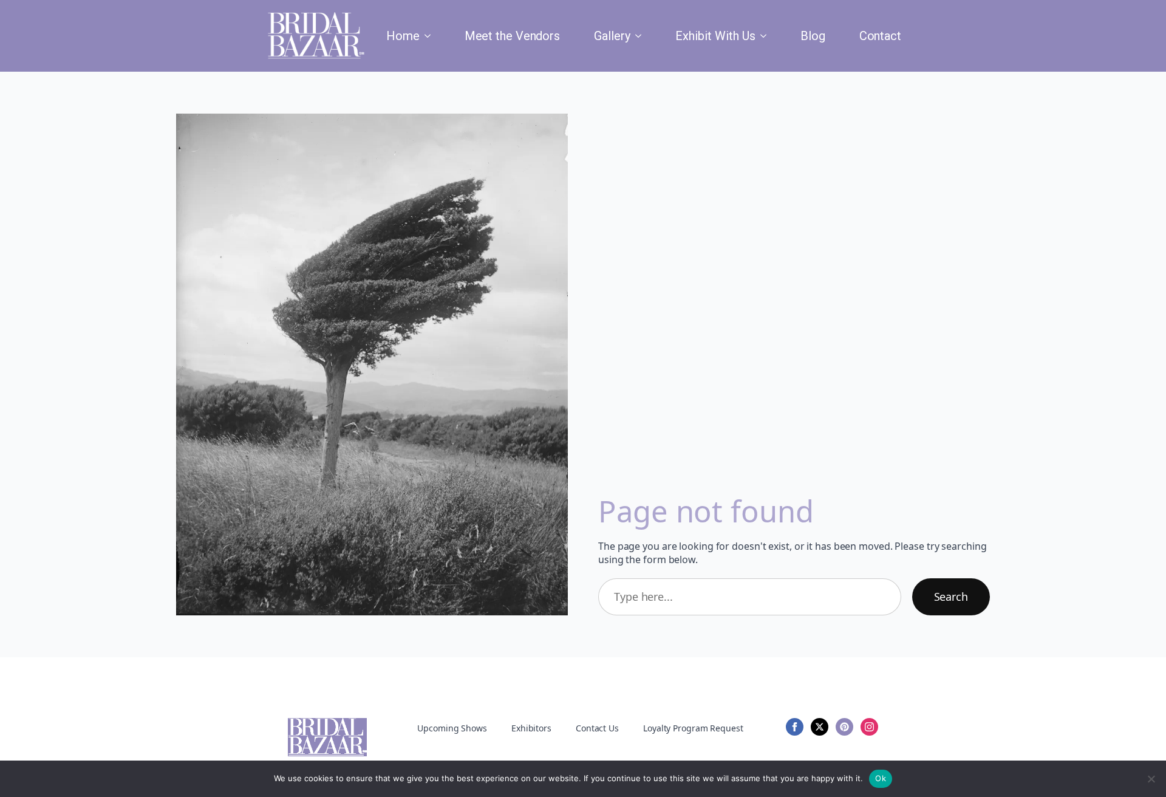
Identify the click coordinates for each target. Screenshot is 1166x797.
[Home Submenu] (430, 36)
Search (951, 596)
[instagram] (869, 727)
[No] (1151, 779)
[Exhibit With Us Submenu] (765, 36)
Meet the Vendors (512, 36)
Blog (812, 36)
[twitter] (819, 727)
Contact (880, 36)
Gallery (612, 36)
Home (403, 36)
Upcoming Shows (452, 728)
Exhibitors (531, 728)
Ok (880, 778)
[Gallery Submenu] (640, 36)
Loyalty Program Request (693, 728)
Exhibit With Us (715, 36)
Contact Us (597, 728)
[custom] (844, 727)
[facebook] (794, 727)
